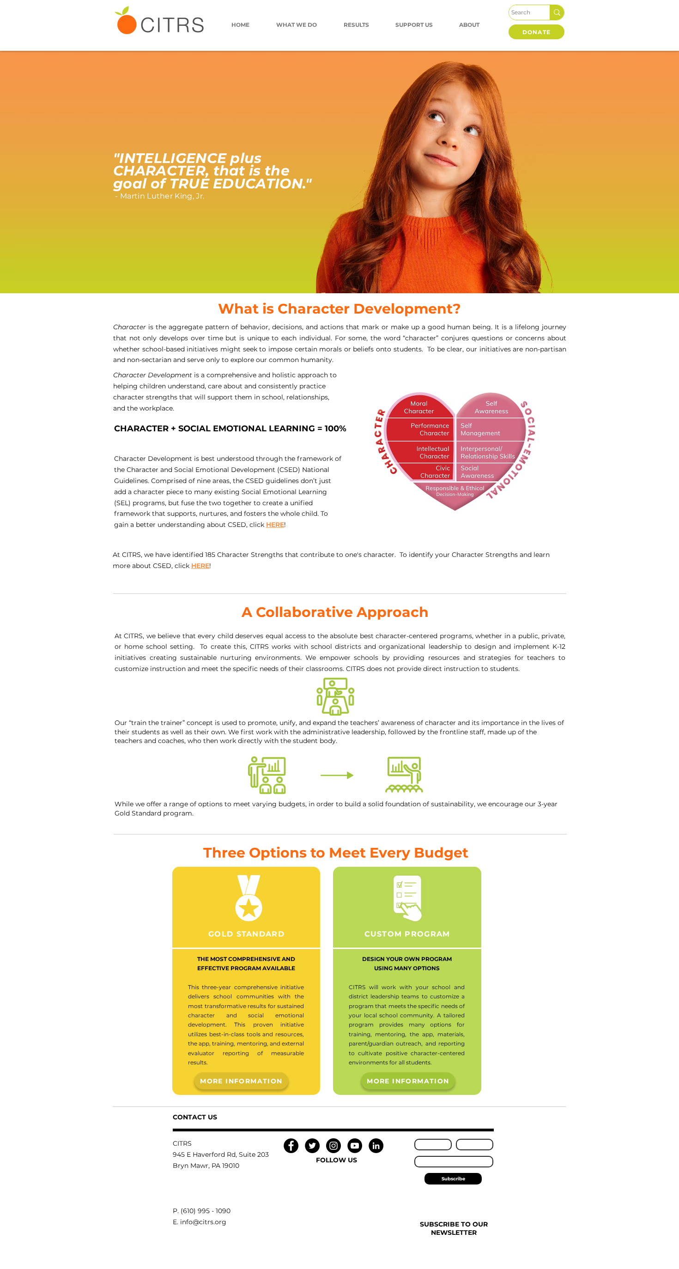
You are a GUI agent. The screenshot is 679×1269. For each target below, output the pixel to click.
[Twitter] (312, 1145)
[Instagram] (333, 1145)
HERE (200, 566)
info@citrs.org (203, 1222)
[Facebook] (291, 1145)
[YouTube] (354, 1145)
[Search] (557, 12)
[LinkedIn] (376, 1145)
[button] (296, 24)
